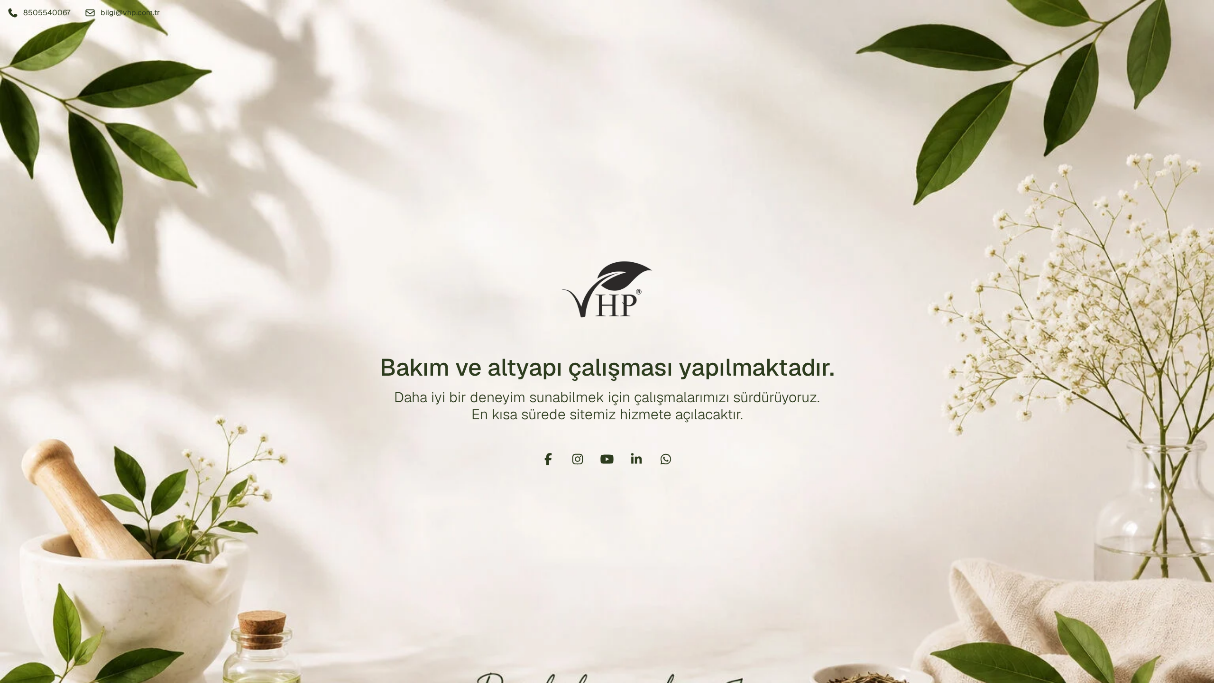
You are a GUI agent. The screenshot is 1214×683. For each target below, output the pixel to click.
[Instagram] (577, 459)
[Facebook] (548, 459)
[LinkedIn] (636, 459)
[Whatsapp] (665, 459)
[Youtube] (607, 459)
